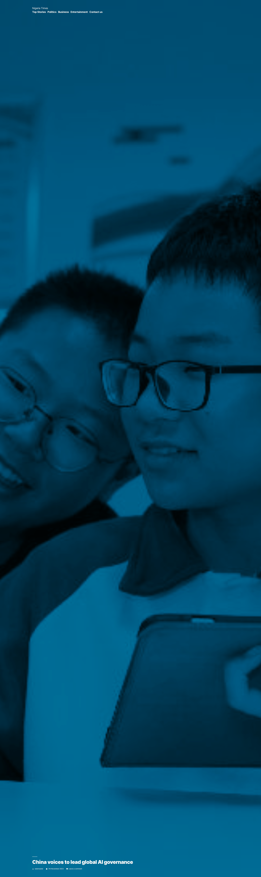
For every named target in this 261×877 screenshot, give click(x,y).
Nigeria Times (40, 8)
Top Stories (39, 11)
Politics (52, 11)
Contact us (95, 11)
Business (63, 11)
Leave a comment (75, 869)
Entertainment (79, 11)
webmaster (39, 869)
